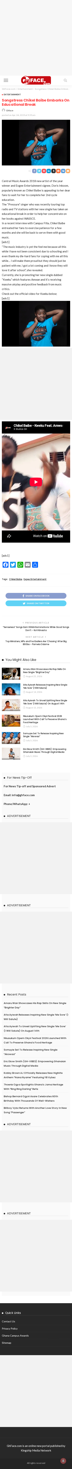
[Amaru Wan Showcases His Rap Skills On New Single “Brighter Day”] (11, 674)
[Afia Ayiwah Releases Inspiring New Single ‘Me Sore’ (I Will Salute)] (11, 689)
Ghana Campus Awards (15, 1335)
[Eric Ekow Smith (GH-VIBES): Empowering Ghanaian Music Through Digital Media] (11, 754)
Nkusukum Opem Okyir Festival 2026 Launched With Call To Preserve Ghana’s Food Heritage (44, 719)
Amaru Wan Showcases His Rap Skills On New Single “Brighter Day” (44, 671)
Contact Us (8, 1321)
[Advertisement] (36, 38)
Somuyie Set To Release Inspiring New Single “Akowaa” (43, 735)
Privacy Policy (10, 1328)
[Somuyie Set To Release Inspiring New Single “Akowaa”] (11, 738)
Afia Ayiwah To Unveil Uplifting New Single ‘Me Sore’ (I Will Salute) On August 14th (45, 702)
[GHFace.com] (36, 80)
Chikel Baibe (15, 579)
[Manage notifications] (63, 1461)
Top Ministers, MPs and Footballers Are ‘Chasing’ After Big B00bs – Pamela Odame (35, 643)
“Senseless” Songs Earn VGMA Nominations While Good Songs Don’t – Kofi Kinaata (36, 629)
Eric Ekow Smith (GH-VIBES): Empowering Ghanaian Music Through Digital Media (44, 750)
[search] (65, 80)
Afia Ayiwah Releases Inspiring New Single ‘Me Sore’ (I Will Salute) (45, 686)
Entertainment (12, 94)
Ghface (9, 110)
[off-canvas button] (6, 80)
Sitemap (6, 1342)
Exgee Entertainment (35, 579)
